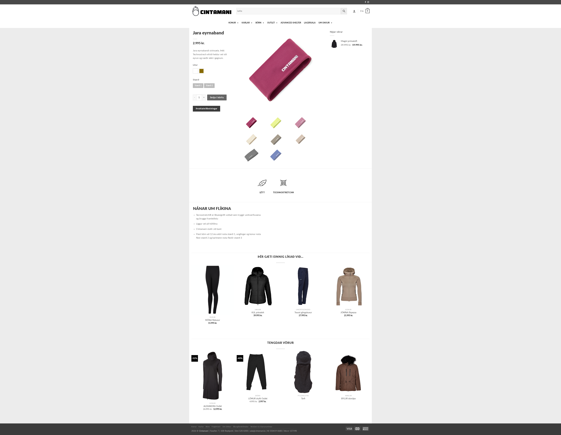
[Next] (363, 288)
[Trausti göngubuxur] (303, 286)
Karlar (246, 23)
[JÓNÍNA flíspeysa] (348, 286)
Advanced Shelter (291, 23)
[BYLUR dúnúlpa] (348, 372)
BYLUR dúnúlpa (348, 399)
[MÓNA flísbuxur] (212, 290)
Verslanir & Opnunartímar (261, 427)
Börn (258, 23)
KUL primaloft (258, 312)
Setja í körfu (217, 97)
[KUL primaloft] (258, 286)
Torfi (303, 399)
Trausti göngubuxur (303, 312)
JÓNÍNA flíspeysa (348, 312)
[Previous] (197, 288)
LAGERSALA (310, 23)
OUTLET (271, 23)
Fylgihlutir (216, 427)
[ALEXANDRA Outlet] (212, 376)
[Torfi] (303, 372)
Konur (232, 23)
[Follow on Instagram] (368, 2)
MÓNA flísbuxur (212, 320)
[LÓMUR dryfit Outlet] (258, 372)
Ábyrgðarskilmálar (240, 427)
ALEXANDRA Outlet (213, 406)
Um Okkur (324, 23)
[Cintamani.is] (211, 11)
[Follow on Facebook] (365, 2)
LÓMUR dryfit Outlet (257, 399)
